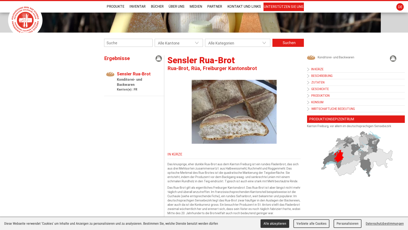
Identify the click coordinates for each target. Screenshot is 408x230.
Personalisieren (347, 223)
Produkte (115, 6)
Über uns (176, 6)
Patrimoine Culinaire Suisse (25, 20)
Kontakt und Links (244, 6)
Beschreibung (322, 76)
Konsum (317, 102)
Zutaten (317, 82)
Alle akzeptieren (275, 223)
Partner (214, 6)
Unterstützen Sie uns (283, 7)
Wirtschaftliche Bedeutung (333, 109)
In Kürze (317, 69)
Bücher (157, 6)
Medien (196, 6)
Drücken (159, 58)
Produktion (320, 95)
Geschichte (320, 89)
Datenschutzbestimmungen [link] (385, 223)
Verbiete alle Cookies (311, 223)
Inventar (137, 6)
